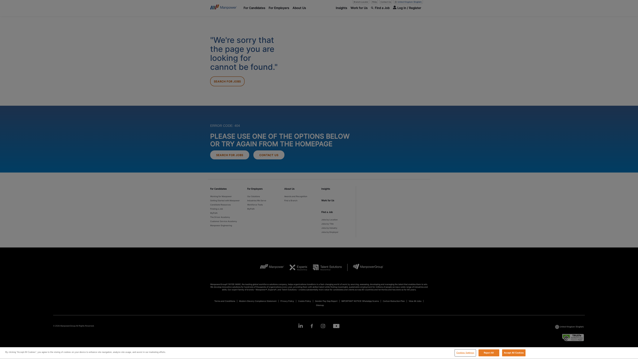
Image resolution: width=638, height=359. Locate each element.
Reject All (489, 353)
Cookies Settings (465, 353)
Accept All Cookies (514, 353)
